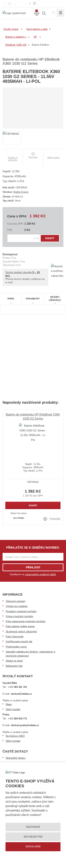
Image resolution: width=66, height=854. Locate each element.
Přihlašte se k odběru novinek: (33, 547)
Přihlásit (33, 567)
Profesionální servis (16, 646)
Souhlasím (33, 846)
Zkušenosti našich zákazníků (21, 631)
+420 (17, 687)
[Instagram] (34, 3)
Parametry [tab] (33, 298)
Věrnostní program (15, 601)
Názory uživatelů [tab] (55, 298)
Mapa (9, 704)
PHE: (10, 230)
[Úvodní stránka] (14, 12)
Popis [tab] (11, 298)
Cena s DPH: (17, 216)
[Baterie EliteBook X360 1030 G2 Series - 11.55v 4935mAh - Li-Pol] (32, 440)
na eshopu (18, 518)
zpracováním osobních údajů (40, 574)
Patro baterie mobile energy (20, 626)
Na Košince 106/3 (15, 736)
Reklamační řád (14, 666)
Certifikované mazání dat (19, 641)
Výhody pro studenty (17, 606)
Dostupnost (10, 254)
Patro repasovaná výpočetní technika (25, 621)
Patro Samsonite (14, 636)
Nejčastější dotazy (15, 758)
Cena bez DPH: (15, 223)
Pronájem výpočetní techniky (21, 611)
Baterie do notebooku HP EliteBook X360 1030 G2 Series (33, 416)
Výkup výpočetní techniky (19, 616)
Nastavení (33, 826)
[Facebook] (29, 3)
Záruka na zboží (14, 660)
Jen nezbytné (33, 836)
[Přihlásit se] (56, 3)
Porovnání (55, 518)
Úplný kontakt (13, 709)
